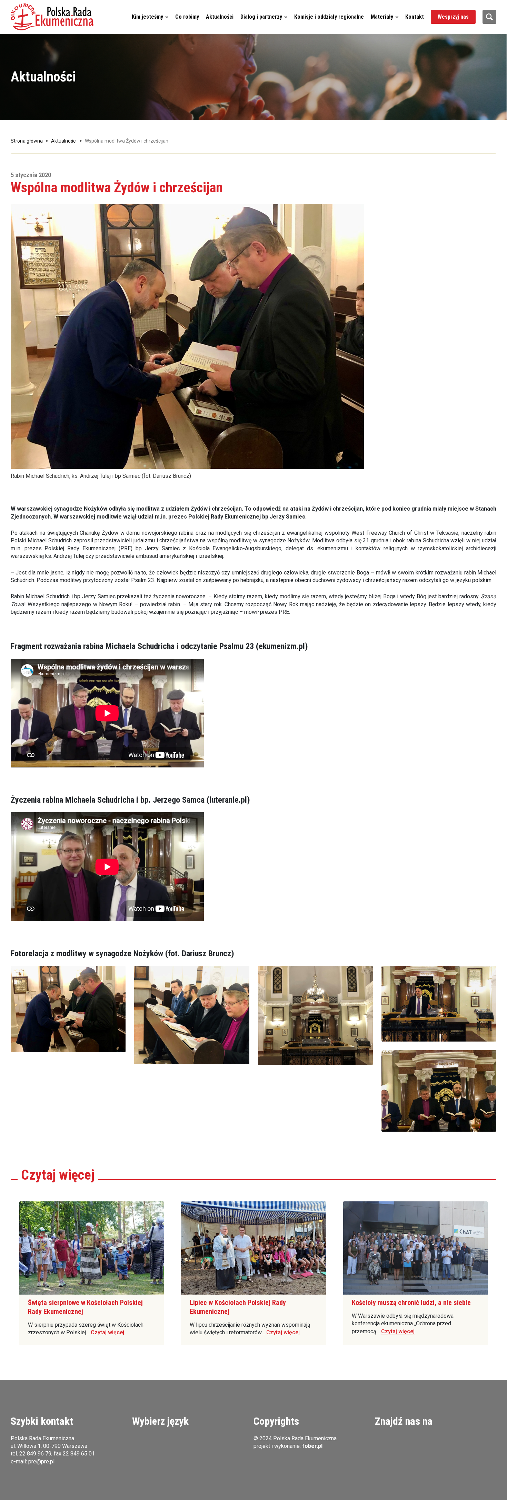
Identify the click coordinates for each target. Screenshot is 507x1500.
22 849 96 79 (35, 1453)
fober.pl (312, 1446)
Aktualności (219, 16)
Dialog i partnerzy (261, 16)
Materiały (382, 16)
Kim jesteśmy (147, 16)
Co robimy (187, 16)
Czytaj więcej (107, 1332)
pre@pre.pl (41, 1461)
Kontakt (414, 16)
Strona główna (27, 141)
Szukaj (489, 17)
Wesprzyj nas (453, 16)
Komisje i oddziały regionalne (329, 16)
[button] (52, 16)
